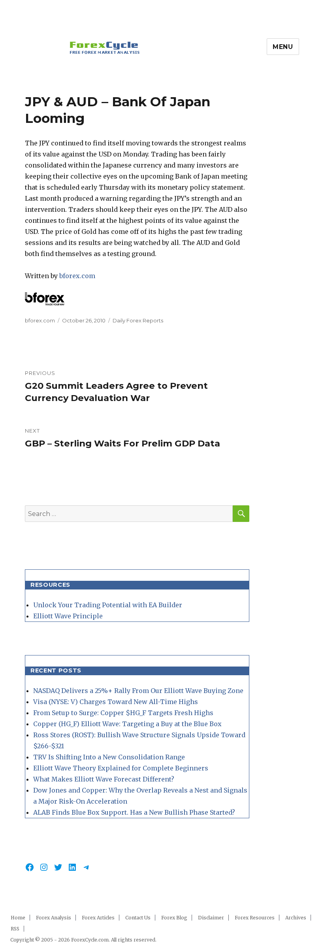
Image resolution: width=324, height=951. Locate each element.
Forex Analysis (53, 918)
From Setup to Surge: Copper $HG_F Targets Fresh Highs (123, 713)
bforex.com (77, 276)
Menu (283, 47)
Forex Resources (255, 918)
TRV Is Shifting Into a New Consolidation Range (109, 757)
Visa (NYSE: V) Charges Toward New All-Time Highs (115, 702)
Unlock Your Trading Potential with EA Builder (107, 605)
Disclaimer (211, 918)
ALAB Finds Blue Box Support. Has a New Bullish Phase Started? (134, 812)
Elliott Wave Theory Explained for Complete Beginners (120, 768)
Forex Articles (98, 918)
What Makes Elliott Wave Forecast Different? (103, 779)
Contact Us (138, 918)
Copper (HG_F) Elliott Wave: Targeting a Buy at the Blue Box (127, 724)
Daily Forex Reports (138, 320)
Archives (295, 918)
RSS (15, 929)
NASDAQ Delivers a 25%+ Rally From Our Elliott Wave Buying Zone (138, 691)
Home (18, 918)
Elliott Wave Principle (68, 616)
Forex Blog (174, 918)
